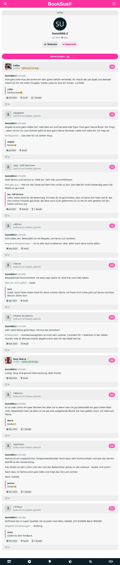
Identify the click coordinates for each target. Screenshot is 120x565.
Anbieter (29, 116)
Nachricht (70, 44)
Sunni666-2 (11, 75)
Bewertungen (59, 56)
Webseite (52, 44)
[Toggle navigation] (114, 4)
